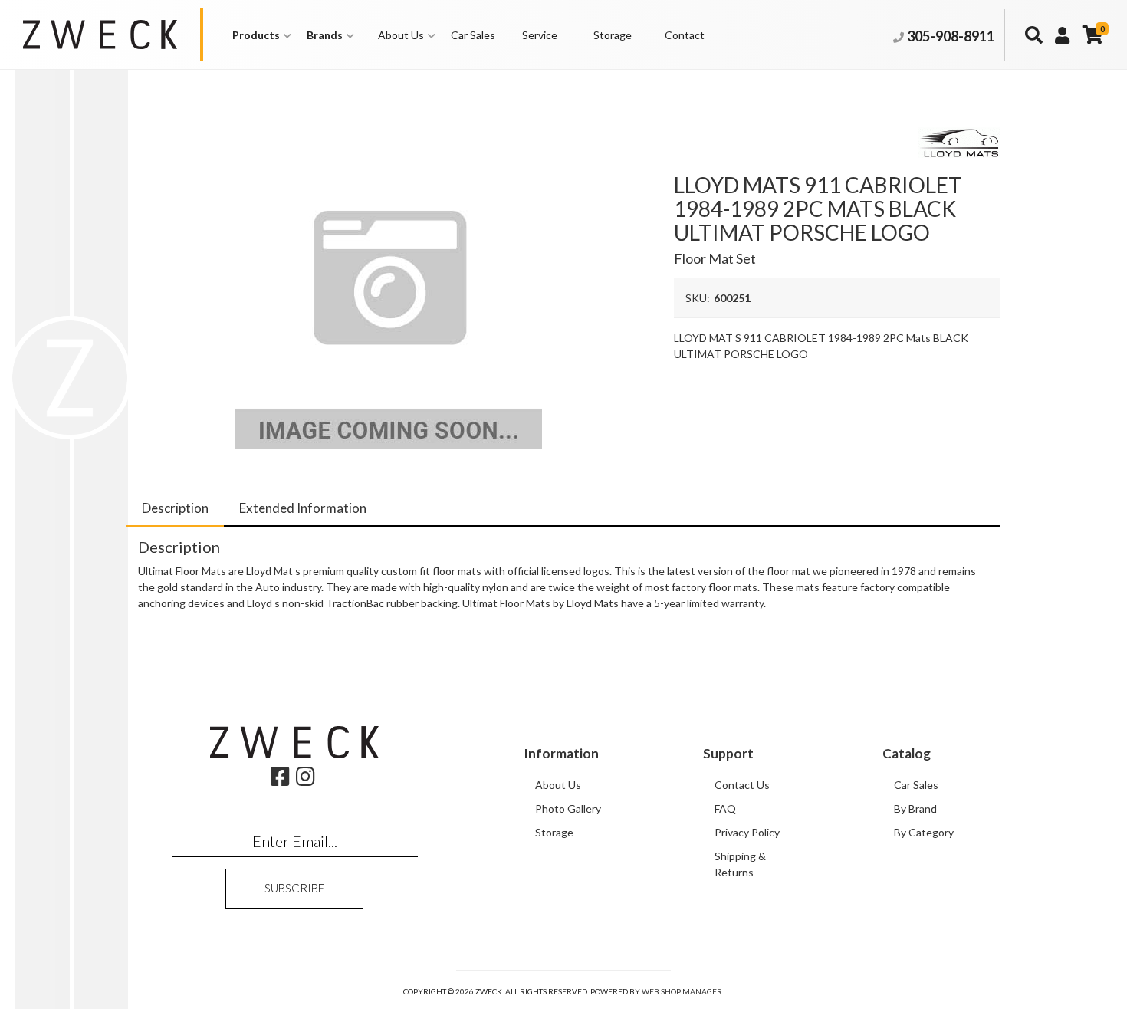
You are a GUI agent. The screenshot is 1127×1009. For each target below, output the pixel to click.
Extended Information (302, 508)
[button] (262, 34)
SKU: (697, 297)
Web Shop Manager (682, 991)
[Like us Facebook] (280, 780)
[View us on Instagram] (305, 780)
